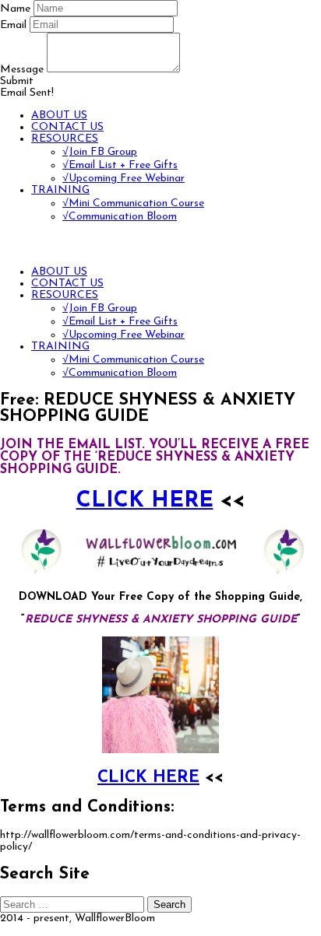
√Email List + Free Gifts (120, 165)
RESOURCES (64, 139)
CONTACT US (67, 127)
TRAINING (60, 190)
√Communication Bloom (119, 217)
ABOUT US (59, 115)
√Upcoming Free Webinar (123, 178)
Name (15, 9)
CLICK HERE (144, 501)
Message (22, 69)
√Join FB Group (99, 152)
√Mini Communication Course (133, 203)
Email (13, 25)
